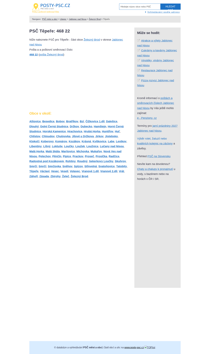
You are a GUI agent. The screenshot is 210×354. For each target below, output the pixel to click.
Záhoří (33, 176)
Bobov (60, 121)
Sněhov (67, 166)
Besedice (48, 121)
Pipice (67, 156)
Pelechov (45, 156)
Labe (111, 141)
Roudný (82, 161)
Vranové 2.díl (108, 171)
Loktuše (57, 146)
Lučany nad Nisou (112, 146)
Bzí (82, 121)
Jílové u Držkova (83, 136)
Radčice (114, 156)
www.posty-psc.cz (134, 347)
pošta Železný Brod (51, 54)
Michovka (82, 151)
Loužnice (92, 146)
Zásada (44, 176)
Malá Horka (36, 151)
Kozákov (74, 141)
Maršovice (68, 151)
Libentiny (35, 146)
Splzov (78, 166)
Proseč (89, 156)
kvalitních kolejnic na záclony (155, 143)
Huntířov (107, 131)
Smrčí (33, 166)
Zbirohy (55, 176)
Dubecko (86, 126)
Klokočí (34, 141)
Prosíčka (101, 156)
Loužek (80, 146)
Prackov (78, 156)
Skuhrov (120, 161)
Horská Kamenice (54, 131)
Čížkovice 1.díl (95, 121)
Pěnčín (56, 156)
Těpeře (33, 171)
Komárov (61, 141)
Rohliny (70, 161)
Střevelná (90, 166)
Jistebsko (111, 136)
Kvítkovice (99, 141)
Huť (117, 131)
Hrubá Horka (92, 131)
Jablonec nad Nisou (77, 19)
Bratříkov (72, 121)
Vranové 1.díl (90, 171)
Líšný (46, 146)
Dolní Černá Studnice (54, 126)
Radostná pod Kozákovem (46, 161)
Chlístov (34, 136)
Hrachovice (74, 131)
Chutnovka (63, 136)
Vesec (55, 171)
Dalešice (111, 121)
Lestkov (121, 141)
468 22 (33, 54)
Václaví (45, 171)
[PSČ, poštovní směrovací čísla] (150, 347)
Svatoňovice (106, 166)
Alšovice (35, 121)
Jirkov (99, 136)
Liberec (63, 19)
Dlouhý (34, 126)
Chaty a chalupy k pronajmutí (155, 169)
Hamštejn (100, 126)
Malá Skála (53, 151)
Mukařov (96, 151)
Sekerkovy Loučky (101, 161)
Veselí (64, 171)
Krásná (86, 141)
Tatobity (121, 166)
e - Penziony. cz (147, 118)
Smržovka (54, 166)
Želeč (65, 176)
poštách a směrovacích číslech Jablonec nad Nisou (155, 103)
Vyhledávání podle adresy (163, 12)
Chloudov (48, 136)
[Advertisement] (55, 85)
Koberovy (47, 141)
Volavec (75, 171)
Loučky (69, 146)
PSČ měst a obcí (49, 19)
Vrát (121, 171)
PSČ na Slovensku (158, 156)
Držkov (74, 126)
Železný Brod (95, 19)
